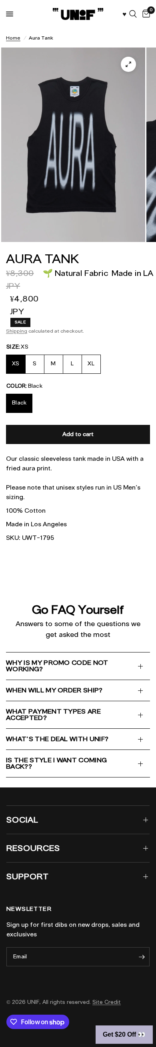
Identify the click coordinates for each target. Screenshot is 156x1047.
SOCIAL (22, 820)
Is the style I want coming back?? (56, 763)
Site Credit (106, 1002)
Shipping (16, 331)
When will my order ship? (54, 690)
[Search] (133, 14)
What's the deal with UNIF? (57, 739)
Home (13, 38)
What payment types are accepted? (53, 715)
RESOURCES (33, 848)
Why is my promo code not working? (57, 666)
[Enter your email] (142, 956)
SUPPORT (27, 876)
